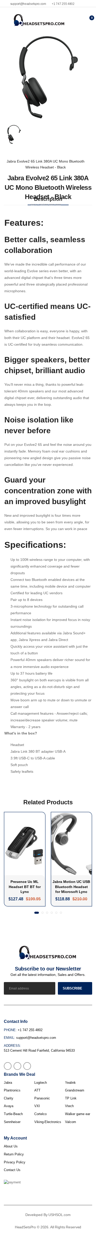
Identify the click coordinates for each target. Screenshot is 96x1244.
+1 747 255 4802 (62, 4)
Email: (9, 1038)
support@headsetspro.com (28, 4)
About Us (11, 1146)
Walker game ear (77, 1114)
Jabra (8, 1083)
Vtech (69, 1106)
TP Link (71, 1098)
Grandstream (74, 1090)
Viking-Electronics (47, 1122)
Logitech (40, 1083)
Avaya (8, 1106)
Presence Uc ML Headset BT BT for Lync (25, 887)
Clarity (8, 1098)
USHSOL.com (59, 1215)
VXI (37, 1106)
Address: (12, 1046)
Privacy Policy (14, 1162)
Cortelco (40, 1114)
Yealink (70, 1083)
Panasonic (42, 1098)
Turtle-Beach (13, 1114)
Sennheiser (12, 1122)
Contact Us (12, 1170)
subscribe (72, 988)
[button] (36, 912)
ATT (37, 1090)
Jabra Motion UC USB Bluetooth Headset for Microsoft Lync (71, 887)
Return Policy (14, 1154)
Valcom (70, 1122)
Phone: (10, 1030)
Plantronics (12, 1090)
